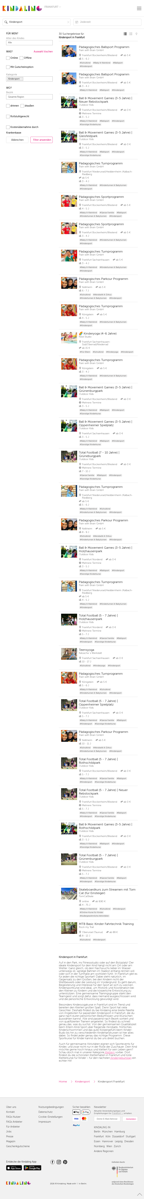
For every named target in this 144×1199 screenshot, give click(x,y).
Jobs (8, 1131)
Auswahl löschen (43, 51)
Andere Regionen (103, 1151)
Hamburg (119, 1131)
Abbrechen (17, 140)
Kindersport (82, 1081)
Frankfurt (99, 1136)
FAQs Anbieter (14, 1121)
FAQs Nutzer (13, 1117)
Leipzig (119, 1141)
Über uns (11, 1107)
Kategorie (11, 74)
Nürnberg (99, 1146)
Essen (97, 1141)
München (107, 1131)
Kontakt (10, 1112)
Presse (9, 1136)
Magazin (10, 1141)
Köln (108, 1136)
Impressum (44, 1121)
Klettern (109, 1052)
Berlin (97, 1131)
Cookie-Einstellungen (50, 1117)
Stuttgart (131, 1136)
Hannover (107, 1141)
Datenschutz (45, 1112)
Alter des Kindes (15, 38)
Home (63, 1081)
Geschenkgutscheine (18, 1146)
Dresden (129, 1141)
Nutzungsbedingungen (51, 1107)
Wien (109, 1146)
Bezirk (9, 92)
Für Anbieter (13, 1126)
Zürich (117, 1146)
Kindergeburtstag (121, 1058)
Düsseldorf (118, 1136)
